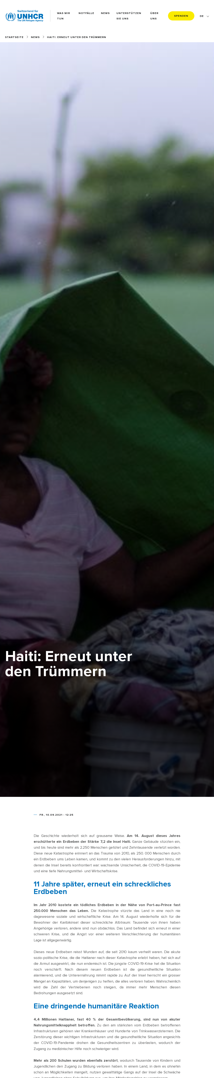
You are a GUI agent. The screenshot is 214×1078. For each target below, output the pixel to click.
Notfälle (86, 13)
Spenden (181, 16)
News (105, 13)
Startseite (14, 37)
